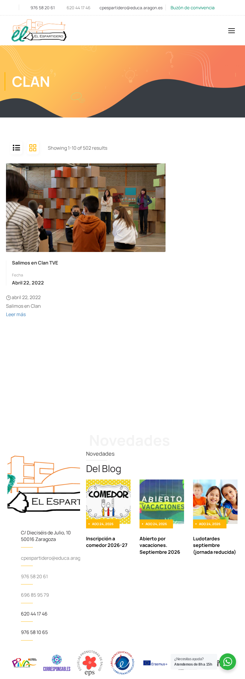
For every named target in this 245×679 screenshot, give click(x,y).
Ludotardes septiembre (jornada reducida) (214, 545)
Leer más (16, 314)
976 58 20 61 (42, 7)
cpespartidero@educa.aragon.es (131, 7)
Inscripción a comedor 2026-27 (107, 541)
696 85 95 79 (35, 595)
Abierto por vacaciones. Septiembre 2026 (160, 545)
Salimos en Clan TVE (35, 262)
